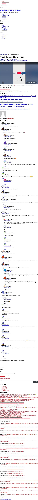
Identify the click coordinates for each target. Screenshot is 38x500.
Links (3, 497)
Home (3, 1)
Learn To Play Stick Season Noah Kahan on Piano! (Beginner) (10, 416)
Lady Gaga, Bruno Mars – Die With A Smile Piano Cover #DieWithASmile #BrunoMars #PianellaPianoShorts (18, 411)
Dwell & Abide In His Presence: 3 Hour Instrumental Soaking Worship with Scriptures (14, 400)
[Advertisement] (19, 47)
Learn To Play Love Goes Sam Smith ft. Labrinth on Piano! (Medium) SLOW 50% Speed (15, 418)
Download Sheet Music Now (5, 89)
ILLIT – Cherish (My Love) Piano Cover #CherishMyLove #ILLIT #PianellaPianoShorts (15, 404)
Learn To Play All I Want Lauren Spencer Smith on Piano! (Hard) (11, 414)
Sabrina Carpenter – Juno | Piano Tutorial (11, 99)
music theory (11, 90)
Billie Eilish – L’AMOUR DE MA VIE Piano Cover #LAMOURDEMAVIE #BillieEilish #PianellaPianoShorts (18, 415)
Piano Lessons (4, 18)
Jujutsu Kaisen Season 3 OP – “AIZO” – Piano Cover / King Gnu (11, 396)
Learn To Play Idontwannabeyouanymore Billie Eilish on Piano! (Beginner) (12, 412)
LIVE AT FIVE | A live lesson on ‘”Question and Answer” (14, 109)
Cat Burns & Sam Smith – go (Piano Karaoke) (12, 106)
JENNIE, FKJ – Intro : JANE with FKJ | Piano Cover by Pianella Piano (12, 402)
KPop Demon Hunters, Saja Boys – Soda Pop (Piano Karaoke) (10, 405)
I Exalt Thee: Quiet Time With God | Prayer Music (16, 437)
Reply (3, 127)
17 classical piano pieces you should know (11, 102)
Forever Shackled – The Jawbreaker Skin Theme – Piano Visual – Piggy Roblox (13, 395)
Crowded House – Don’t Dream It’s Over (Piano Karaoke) (9, 406)
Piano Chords (4, 5)
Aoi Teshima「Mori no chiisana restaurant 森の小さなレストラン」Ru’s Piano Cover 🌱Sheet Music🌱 (18, 394)
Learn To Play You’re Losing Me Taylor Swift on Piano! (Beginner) (11, 417)
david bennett (2, 90)
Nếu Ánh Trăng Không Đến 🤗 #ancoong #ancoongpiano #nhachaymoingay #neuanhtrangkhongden (17, 399)
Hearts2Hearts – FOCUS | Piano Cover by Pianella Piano (9, 401)
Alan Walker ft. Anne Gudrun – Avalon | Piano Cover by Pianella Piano (12, 403)
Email (1, 371)
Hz (8, 90)
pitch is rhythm (16, 90)
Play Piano (4, 4)
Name (1, 369)
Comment (2, 367)
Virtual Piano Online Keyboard (10, 10)
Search (1, 380)
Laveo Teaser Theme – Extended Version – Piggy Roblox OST (11, 413)
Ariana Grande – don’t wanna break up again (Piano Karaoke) (16, 104)
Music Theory (14, 85)
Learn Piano (4, 3)
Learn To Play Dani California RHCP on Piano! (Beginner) (9, 409)
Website (1, 373)
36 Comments (14, 59)
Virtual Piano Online (5, 2)
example (6, 90)
